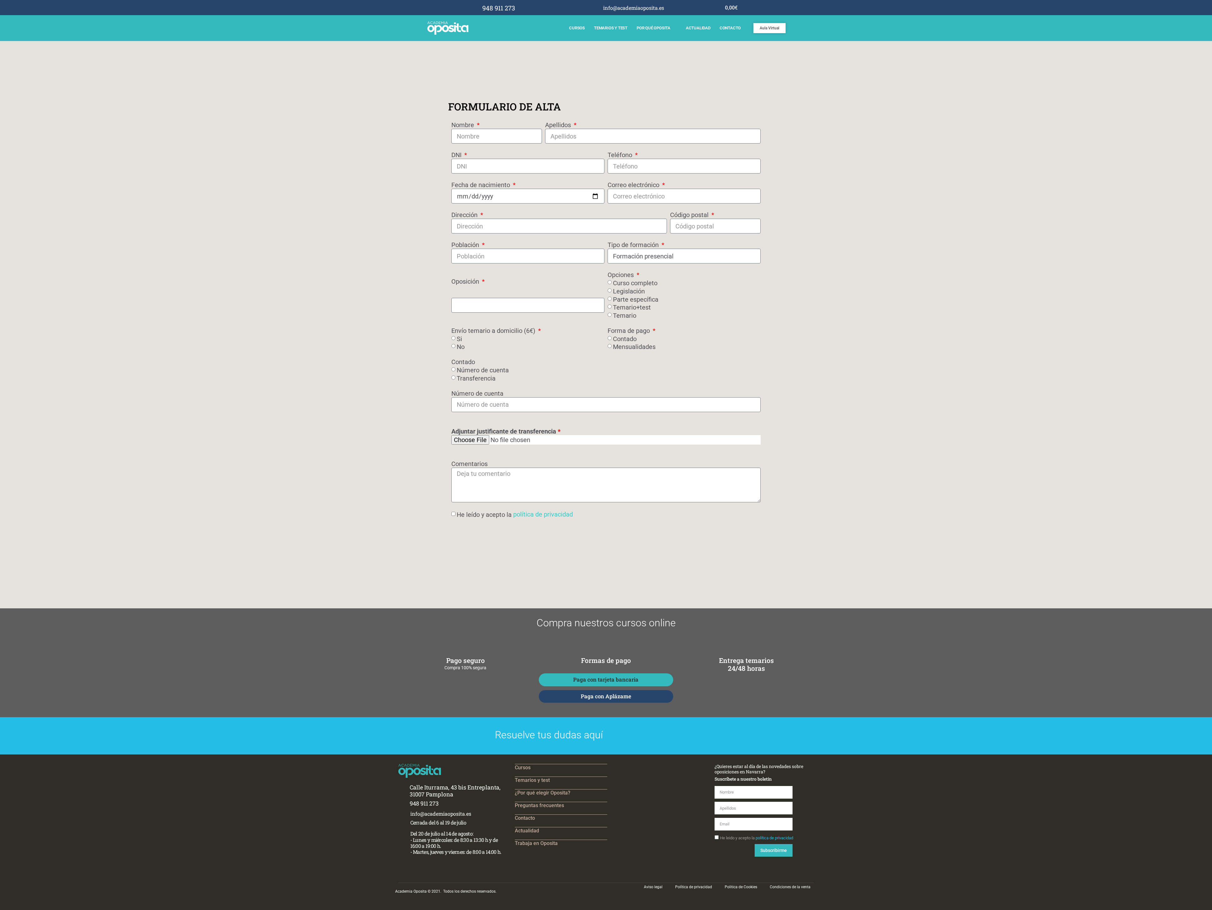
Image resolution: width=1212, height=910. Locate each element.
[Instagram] (686, 7)
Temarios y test (610, 28)
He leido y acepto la (756, 838)
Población (466, 245)
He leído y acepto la (515, 514)
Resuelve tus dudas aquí (549, 735)
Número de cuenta (483, 370)
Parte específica (635, 299)
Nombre (463, 125)
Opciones (621, 275)
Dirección (465, 215)
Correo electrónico (634, 185)
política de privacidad (543, 514)
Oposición (466, 281)
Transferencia (476, 378)
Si (459, 338)
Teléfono (621, 155)
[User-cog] (703, 7)
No (461, 347)
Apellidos (559, 125)
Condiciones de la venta (790, 887)
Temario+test (632, 307)
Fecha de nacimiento (481, 185)
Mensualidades (634, 347)
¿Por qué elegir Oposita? (542, 793)
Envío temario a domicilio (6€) (494, 330)
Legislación (629, 291)
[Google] (695, 7)
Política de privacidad (693, 887)
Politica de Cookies (741, 887)
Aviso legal (653, 887)
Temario (624, 315)
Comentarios (469, 464)
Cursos (577, 28)
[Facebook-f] (677, 7)
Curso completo (635, 283)
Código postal (690, 215)
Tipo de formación (634, 245)
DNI (457, 155)
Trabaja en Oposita (536, 843)
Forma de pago (629, 330)
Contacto (730, 28)
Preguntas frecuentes (539, 805)
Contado (625, 338)
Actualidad (698, 28)
